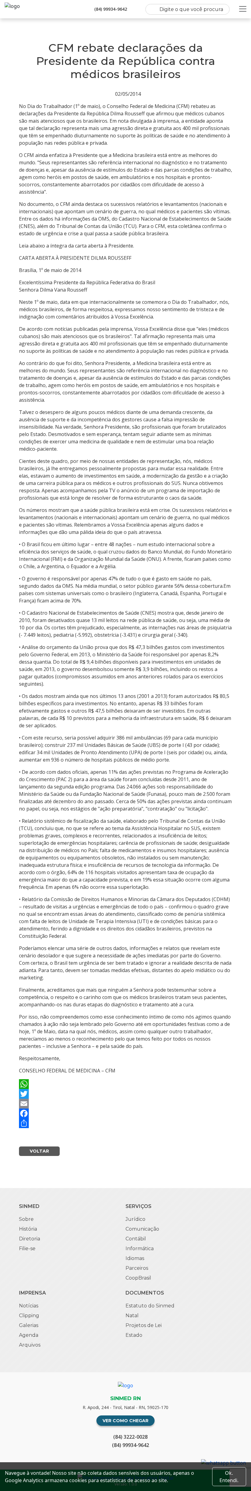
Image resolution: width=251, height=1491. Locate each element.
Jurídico (135, 1219)
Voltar (39, 1151)
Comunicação (142, 1229)
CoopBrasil (138, 1278)
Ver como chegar (125, 1420)
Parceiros (137, 1268)
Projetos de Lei (144, 1325)
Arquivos (29, 1345)
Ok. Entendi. (228, 1477)
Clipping (29, 1315)
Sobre (26, 1219)
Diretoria (29, 1239)
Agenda (28, 1335)
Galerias (28, 1325)
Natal (132, 1315)
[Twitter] (125, 1094)
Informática (140, 1248)
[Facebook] (125, 1113)
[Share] (125, 1123)
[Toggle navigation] (242, 9)
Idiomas (135, 1258)
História (28, 1229)
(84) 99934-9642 (110, 9)
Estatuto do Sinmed (150, 1306)
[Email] (125, 1104)
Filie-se (27, 1248)
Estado (134, 1335)
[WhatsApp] (125, 1084)
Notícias (28, 1306)
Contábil (136, 1239)
